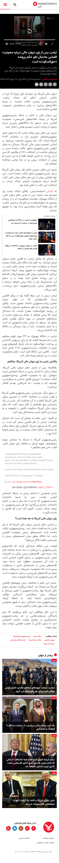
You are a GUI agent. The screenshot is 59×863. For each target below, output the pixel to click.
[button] (29, 31)
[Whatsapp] (50, 84)
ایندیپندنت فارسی (49, 79)
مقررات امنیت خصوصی (45, 842)
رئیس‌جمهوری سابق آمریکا (21, 636)
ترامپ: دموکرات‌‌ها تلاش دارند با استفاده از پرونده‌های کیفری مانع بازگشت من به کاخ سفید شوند (21, 235)
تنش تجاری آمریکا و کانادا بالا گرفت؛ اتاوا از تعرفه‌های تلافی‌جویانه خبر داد (34, 802)
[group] (7, 44)
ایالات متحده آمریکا (35, 640)
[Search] (15, 4)
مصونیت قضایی (49, 640)
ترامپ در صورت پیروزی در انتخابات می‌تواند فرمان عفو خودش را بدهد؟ (21, 247)
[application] (29, 31)
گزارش (49, 191)
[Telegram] (14, 828)
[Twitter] (46, 84)
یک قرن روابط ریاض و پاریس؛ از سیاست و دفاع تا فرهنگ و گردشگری (30, 727)
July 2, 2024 (44, 487)
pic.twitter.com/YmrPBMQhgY (27, 482)
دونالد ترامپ (37, 636)
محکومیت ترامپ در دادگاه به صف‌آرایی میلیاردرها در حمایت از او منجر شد (22, 222)
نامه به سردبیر (24, 838)
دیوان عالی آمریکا (49, 643)
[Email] (41, 84)
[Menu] (5, 4)
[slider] (29, 40)
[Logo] (51, 18)
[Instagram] (21, 828)
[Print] (37, 84)
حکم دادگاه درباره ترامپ (18, 640)
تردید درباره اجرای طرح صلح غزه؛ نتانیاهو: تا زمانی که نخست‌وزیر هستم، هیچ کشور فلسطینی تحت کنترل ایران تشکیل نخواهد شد (30, 763)
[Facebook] (55, 84)
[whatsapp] (8, 828)
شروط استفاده (48, 838)
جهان (41, 655)
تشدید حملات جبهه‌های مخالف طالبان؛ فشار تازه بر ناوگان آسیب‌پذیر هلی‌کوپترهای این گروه (30, 689)
